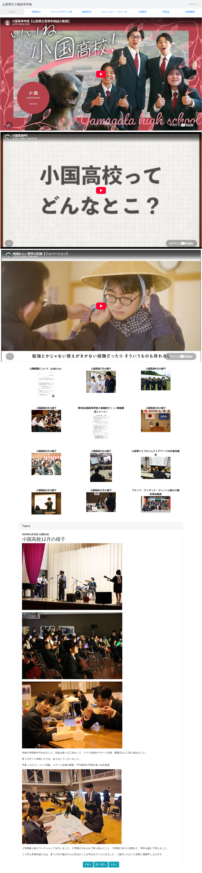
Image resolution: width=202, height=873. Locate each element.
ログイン (193, 4)
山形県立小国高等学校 (17, 4)
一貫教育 (142, 12)
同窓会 (165, 12)
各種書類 (190, 12)
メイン (12, 12)
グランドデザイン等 (61, 12)
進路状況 (86, 12)
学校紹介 (36, 12)
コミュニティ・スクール (114, 12)
